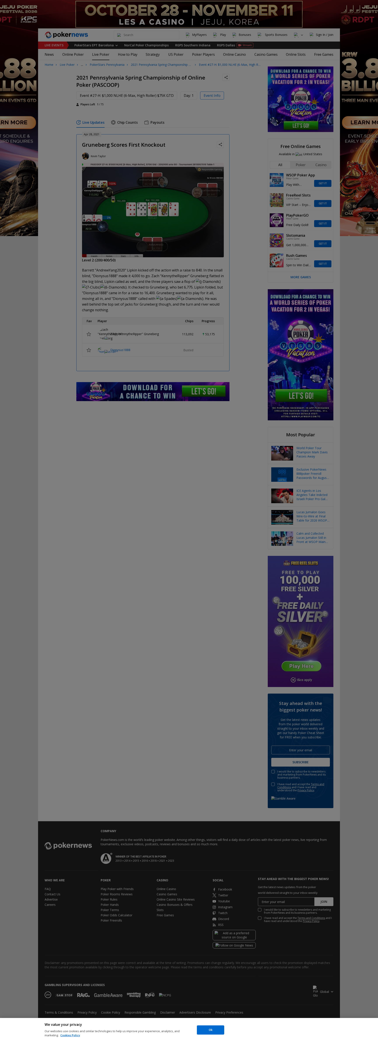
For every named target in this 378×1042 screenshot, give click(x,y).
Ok (210, 1030)
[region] (189, 1030)
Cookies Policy (70, 1035)
